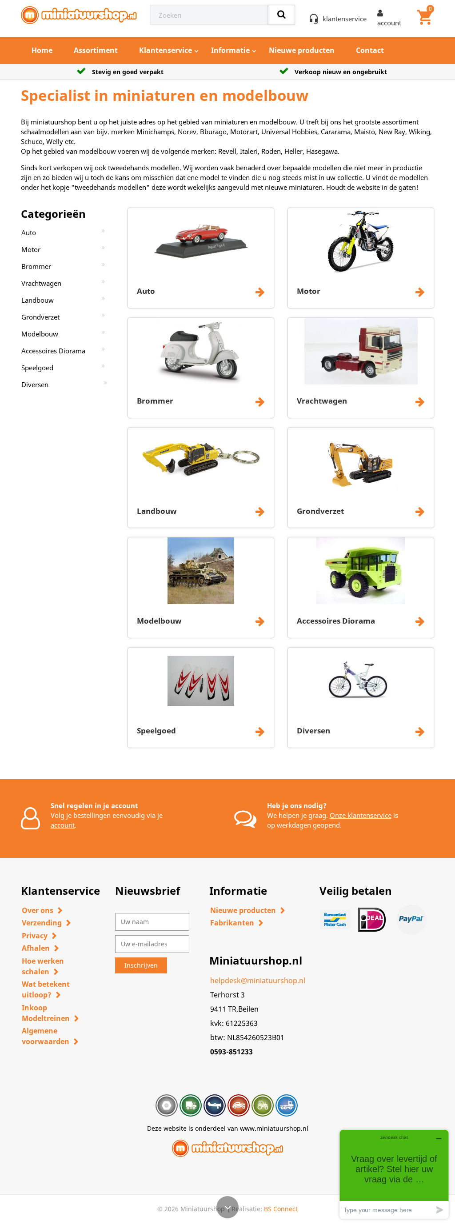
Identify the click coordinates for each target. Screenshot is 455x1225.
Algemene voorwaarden (45, 1036)
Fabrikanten (232, 923)
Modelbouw (39, 333)
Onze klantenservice (360, 815)
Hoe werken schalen (43, 966)
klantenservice (345, 18)
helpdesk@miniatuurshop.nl (257, 980)
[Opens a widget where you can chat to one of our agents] (394, 1174)
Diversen (34, 384)
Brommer (36, 266)
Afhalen (36, 948)
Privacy (35, 936)
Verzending (42, 923)
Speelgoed (37, 367)
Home (42, 50)
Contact (370, 50)
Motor (30, 249)
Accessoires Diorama (53, 350)
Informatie (230, 50)
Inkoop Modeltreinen (46, 1013)
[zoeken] (281, 15)
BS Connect (281, 1209)
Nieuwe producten (302, 50)
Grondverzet (40, 316)
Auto (28, 232)
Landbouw (37, 300)
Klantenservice (165, 50)
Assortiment (96, 50)
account (63, 825)
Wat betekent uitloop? (46, 989)
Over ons (37, 910)
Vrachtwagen (41, 283)
